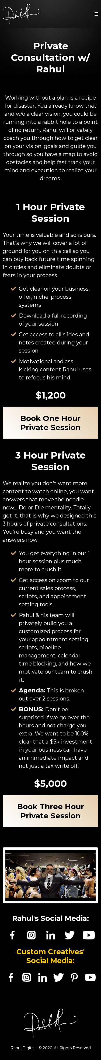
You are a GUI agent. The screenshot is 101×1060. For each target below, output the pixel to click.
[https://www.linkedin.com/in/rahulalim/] (50, 935)
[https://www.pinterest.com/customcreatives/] (74, 977)
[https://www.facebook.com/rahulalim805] (12, 935)
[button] (96, 14)
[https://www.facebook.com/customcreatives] (10, 977)
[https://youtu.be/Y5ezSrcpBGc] (89, 935)
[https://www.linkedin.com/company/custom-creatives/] (42, 977)
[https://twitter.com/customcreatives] (58, 977)
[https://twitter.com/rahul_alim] (69, 935)
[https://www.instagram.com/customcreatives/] (26, 977)
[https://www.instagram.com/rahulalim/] (31, 935)
